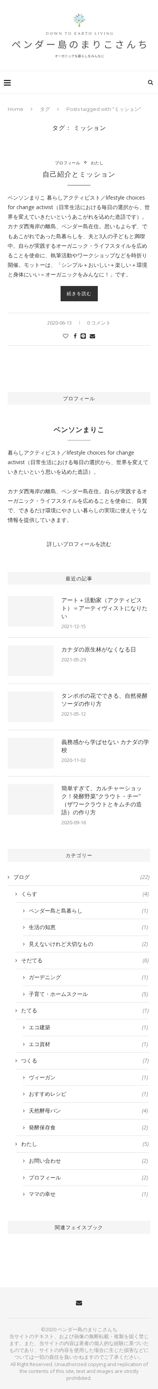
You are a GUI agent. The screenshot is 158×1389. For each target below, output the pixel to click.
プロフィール (67, 162)
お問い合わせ (88, 1160)
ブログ (81, 877)
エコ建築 (88, 1027)
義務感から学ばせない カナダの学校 (105, 746)
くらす (85, 893)
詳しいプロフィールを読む (79, 543)
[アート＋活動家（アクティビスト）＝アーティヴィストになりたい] (31, 611)
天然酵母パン (88, 1110)
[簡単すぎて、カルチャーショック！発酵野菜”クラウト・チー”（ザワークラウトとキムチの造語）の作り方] (31, 799)
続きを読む (79, 293)
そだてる (85, 960)
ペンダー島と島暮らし (88, 910)
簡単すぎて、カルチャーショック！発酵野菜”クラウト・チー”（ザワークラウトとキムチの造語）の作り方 (101, 800)
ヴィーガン (88, 1077)
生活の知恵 (88, 927)
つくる (85, 1060)
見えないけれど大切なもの (88, 943)
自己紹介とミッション (79, 174)
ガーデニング (88, 977)
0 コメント (99, 322)
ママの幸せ (88, 1193)
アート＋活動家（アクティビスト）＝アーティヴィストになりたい (104, 608)
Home (15, 109)
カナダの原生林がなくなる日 (98, 649)
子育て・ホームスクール (88, 993)
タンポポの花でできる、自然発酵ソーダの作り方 (104, 699)
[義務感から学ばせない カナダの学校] (31, 753)
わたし (97, 162)
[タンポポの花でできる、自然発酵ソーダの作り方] (31, 707)
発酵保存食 (88, 1127)
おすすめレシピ (88, 1093)
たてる (85, 1010)
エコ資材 (88, 1044)
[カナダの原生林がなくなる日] (31, 660)
